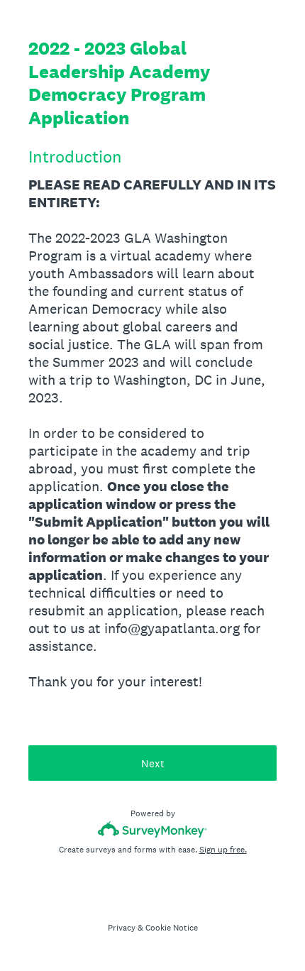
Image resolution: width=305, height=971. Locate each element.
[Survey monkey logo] (152, 829)
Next (153, 763)
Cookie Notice (171, 927)
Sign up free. (223, 849)
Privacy (121, 927)
